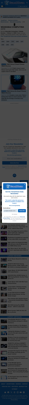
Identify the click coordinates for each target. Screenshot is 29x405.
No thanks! (14, 214)
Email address (6, 208)
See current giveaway (14, 205)
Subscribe (22, 210)
